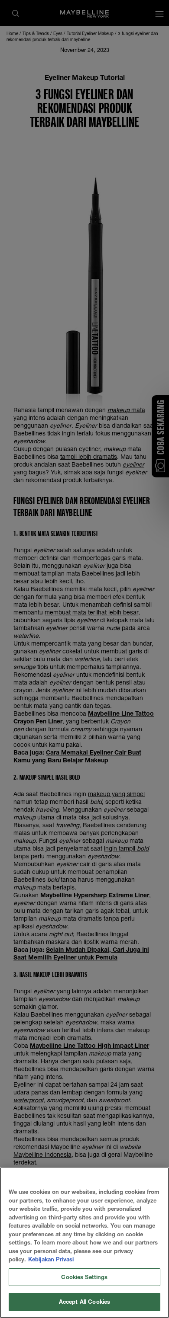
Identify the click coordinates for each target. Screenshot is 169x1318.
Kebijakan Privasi (51, 1259)
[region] (84, 1242)
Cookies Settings (84, 1276)
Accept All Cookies (84, 1301)
